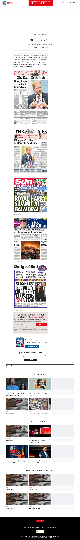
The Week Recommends (24, 7)
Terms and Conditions (42, 525)
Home (35, 34)
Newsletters (32, 7)
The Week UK (36, 47)
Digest (39, 34)
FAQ (33, 527)
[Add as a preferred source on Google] (40, 531)
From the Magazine (45, 7)
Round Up (44, 34)
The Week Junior (60, 7)
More (53, 7)
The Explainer (14, 7)
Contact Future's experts (29, 525)
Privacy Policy (51, 525)
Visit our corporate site (55, 536)
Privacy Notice (18, 328)
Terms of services (29, 327)
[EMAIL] (7, 367)
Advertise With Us (27, 527)
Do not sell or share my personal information (46, 527)
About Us (20, 525)
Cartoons (38, 7)
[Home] (10, 7)
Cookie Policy (58, 525)
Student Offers (67, 7)
